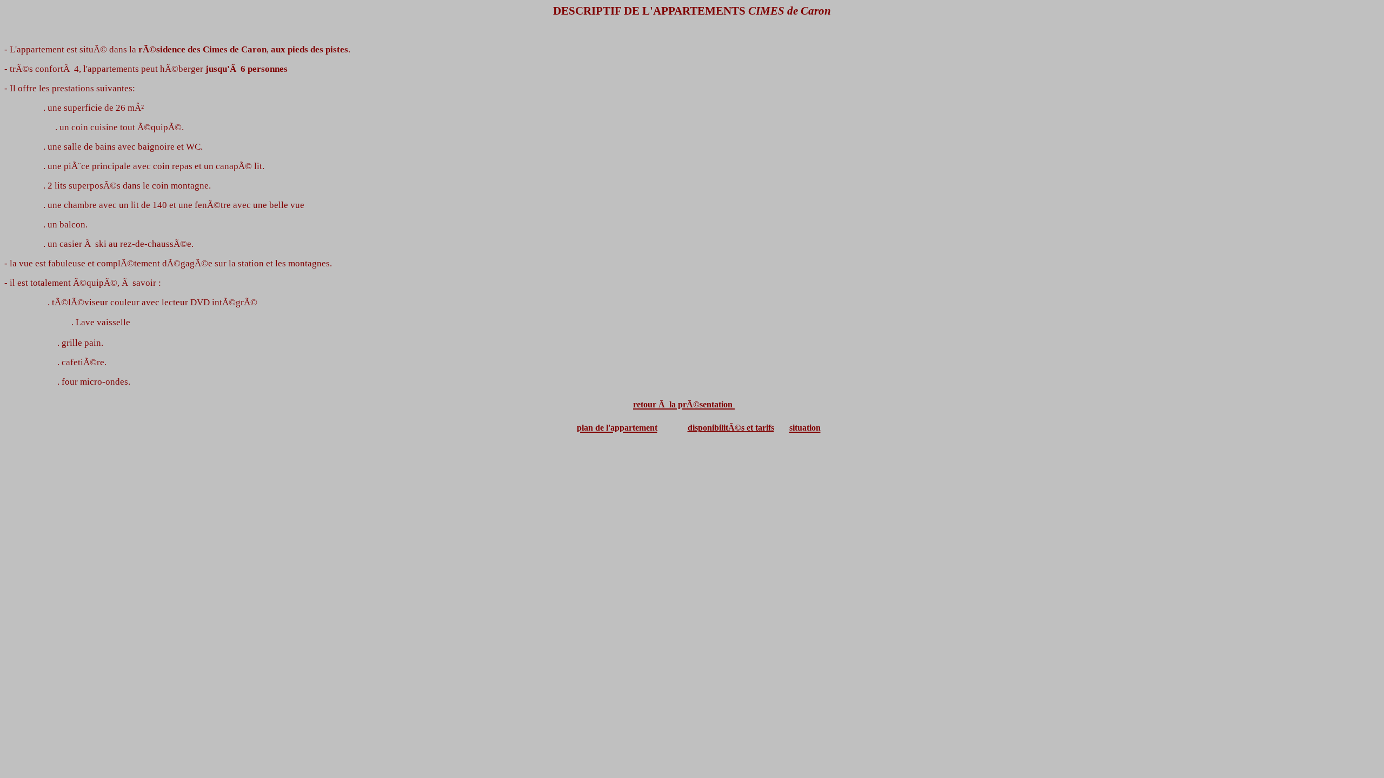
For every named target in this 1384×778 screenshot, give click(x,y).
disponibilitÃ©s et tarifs (731, 427)
